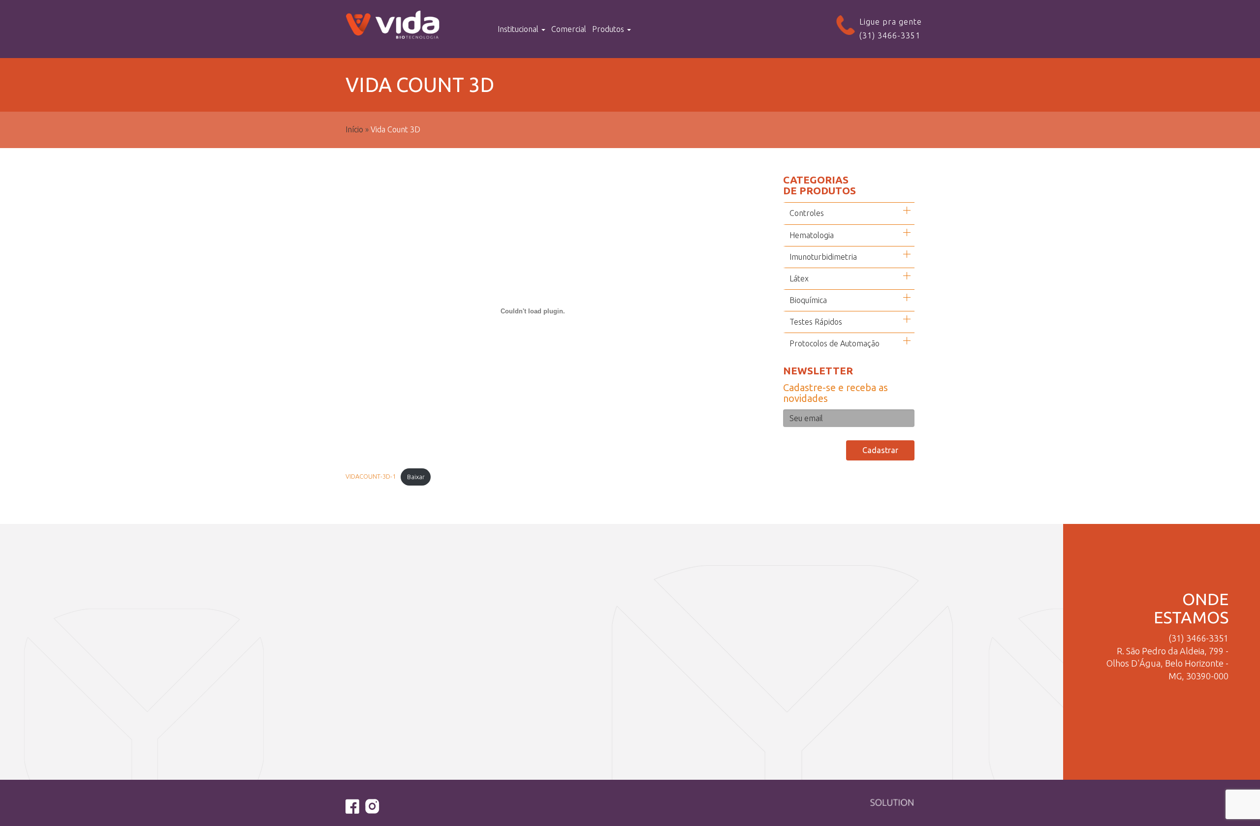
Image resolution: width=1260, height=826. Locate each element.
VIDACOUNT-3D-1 (371, 476)
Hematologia (811, 235)
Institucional (519, 29)
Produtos (609, 29)
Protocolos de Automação (834, 343)
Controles (806, 213)
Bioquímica (808, 300)
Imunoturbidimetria (823, 256)
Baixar (416, 476)
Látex (799, 278)
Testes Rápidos (815, 321)
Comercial (568, 29)
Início (354, 129)
